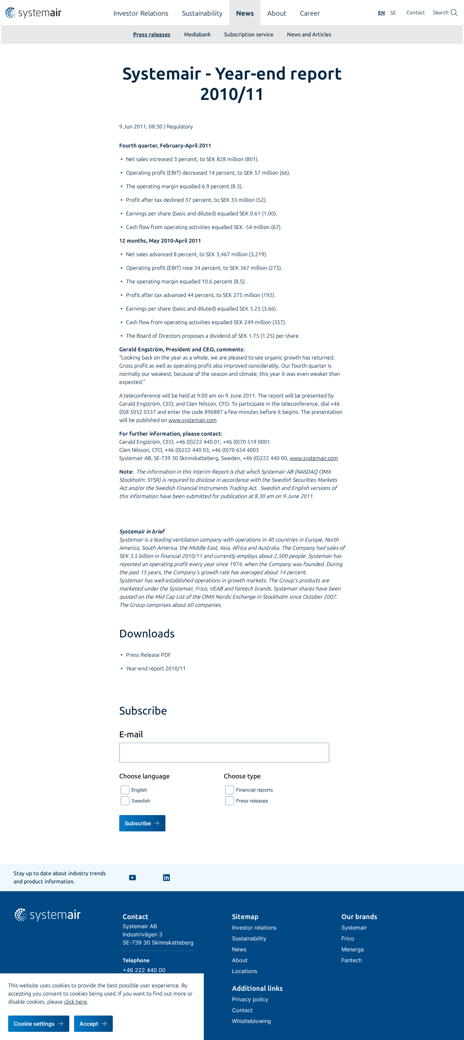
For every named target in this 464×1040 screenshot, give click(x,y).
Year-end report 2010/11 (156, 668)
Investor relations (254, 927)
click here (75, 1002)
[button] (38, 1024)
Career (310, 13)
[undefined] (31, 17)
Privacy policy (250, 999)
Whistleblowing (251, 1021)
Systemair (354, 927)
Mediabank (197, 34)
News (245, 13)
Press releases (152, 34)
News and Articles (309, 34)
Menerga (352, 949)
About (276, 13)
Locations (244, 971)
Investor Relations (140, 13)
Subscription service (248, 34)
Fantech (351, 960)
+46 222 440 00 (144, 970)
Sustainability (202, 13)
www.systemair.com (192, 420)
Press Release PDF (148, 655)
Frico (347, 938)
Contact (416, 12)
